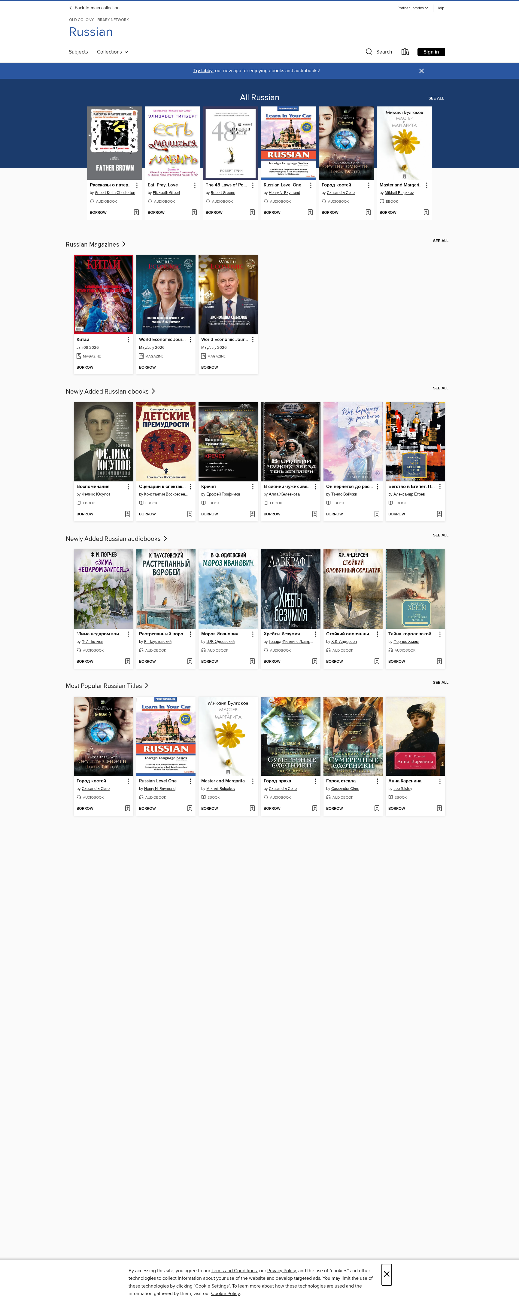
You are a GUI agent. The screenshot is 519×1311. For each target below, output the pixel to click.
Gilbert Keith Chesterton (115, 192)
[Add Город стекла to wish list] (377, 809)
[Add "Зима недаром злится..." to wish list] (127, 662)
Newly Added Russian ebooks (108, 392)
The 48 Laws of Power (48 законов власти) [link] (228, 185)
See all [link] (436, 98)
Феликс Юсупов (96, 494)
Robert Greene (223, 192)
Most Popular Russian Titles (105, 686)
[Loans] (405, 53)
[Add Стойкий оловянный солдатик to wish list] (377, 662)
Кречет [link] (208, 487)
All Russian (259, 98)
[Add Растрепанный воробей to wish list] (189, 662)
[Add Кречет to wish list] (252, 514)
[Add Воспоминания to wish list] (127, 514)
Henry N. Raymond (284, 192)
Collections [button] (110, 52)
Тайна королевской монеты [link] (412, 634)
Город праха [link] (277, 781)
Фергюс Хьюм (406, 641)
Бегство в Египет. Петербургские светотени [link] (412, 487)
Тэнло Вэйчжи (344, 494)
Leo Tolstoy (402, 788)
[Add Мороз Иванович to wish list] (252, 662)
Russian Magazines (93, 245)
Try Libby (203, 71)
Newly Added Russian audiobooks (114, 539)
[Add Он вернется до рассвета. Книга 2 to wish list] (377, 514)
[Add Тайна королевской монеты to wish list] (439, 662)
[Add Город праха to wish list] (314, 809)
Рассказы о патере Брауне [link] (112, 185)
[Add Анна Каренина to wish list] (439, 809)
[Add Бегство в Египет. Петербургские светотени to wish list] (439, 514)
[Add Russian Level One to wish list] (310, 213)
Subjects (78, 52)
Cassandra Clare (341, 192)
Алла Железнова (284, 494)
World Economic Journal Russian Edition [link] (225, 339)
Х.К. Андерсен (344, 641)
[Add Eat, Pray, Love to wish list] (194, 213)
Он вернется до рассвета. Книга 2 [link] (350, 487)
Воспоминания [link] (93, 487)
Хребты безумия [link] (282, 634)
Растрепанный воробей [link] (163, 634)
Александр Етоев (409, 494)
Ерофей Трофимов (223, 494)
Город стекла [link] (341, 781)
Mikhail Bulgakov (399, 192)
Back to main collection (97, 8)
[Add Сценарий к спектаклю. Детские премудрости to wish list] (189, 514)
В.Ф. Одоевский (220, 641)
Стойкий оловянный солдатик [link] (350, 634)
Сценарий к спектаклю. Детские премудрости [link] (163, 487)
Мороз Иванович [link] (219, 634)
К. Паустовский (157, 641)
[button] (413, 8)
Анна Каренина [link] (404, 781)
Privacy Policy (281, 1271)
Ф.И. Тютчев (92, 641)
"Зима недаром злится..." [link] (101, 634)
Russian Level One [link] (282, 185)
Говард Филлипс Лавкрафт (291, 641)
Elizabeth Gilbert (166, 192)
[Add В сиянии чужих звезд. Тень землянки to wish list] (314, 514)
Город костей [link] (336, 185)
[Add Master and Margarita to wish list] (426, 213)
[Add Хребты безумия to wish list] (314, 662)
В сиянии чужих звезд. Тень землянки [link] (288, 487)
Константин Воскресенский (167, 494)
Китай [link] (83, 339)
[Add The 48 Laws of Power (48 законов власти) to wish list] (252, 213)
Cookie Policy (225, 1294)
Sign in (431, 52)
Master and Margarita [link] (401, 185)
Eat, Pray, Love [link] (163, 185)
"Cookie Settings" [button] (212, 1286)
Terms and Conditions (234, 1271)
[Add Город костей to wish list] (368, 213)
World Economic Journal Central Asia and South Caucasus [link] (163, 339)
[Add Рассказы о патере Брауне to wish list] (136, 213)
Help (440, 8)
